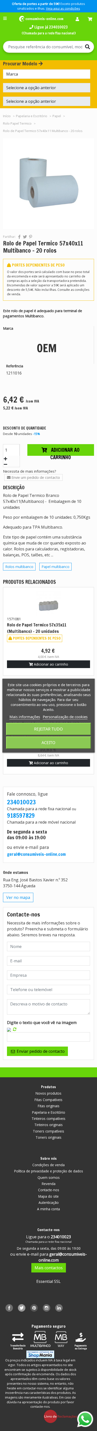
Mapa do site (48, 1196)
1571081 (14, 619)
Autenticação (49, 1202)
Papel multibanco (55, 566)
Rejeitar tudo (48, 729)
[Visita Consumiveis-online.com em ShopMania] (40, 1354)
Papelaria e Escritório (48, 1112)
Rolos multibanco (19, 566)
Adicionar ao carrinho (65, 451)
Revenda (48, 1183)
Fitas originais (48, 1106)
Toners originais (48, 1137)
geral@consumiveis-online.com (36, 854)
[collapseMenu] (5, 18)
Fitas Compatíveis (48, 1099)
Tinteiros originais (48, 1124)
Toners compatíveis (48, 1131)
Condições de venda (48, 1164)
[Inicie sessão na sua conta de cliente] (79, 19)
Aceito (48, 742)
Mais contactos (49, 1267)
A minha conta (48, 1209)
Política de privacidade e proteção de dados (48, 1171)
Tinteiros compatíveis (48, 1118)
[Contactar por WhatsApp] (85, 1419)
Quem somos (49, 1177)
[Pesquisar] (89, 47)
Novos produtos (48, 1093)
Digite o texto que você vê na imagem (42, 1022)
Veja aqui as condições (63, 8)
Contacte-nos (48, 1190)
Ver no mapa (18, 897)
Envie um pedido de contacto (35, 477)
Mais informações (24, 716)
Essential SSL (48, 1281)
